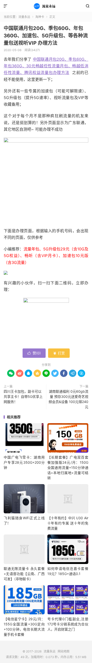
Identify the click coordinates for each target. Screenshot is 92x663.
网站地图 (63, 651)
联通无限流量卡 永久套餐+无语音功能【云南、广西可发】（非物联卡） (24, 573)
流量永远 (46, 6)
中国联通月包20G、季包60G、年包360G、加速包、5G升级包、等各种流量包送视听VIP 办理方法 (46, 35)
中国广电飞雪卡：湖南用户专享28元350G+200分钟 (24, 462)
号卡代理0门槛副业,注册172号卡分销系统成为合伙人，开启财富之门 (67, 624)
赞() (34, 353)
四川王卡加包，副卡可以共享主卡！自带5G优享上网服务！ (23, 396)
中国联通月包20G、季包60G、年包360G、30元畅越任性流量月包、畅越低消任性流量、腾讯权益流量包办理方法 (46, 66)
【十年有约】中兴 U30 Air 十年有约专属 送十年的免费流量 (67, 523)
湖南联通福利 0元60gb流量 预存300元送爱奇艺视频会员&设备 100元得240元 (68, 399)
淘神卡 (39, 17)
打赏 (59, 353)
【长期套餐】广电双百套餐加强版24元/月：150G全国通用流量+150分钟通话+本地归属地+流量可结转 (67, 467)
